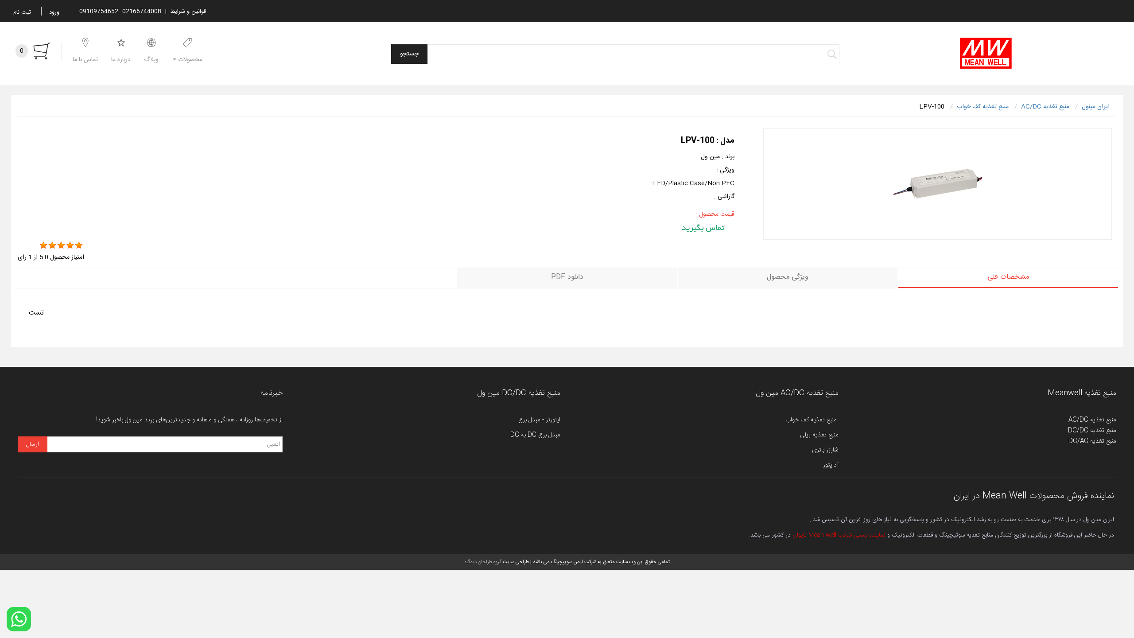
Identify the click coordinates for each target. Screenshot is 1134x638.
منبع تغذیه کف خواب (812, 420)
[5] (79, 245)
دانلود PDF (567, 277)
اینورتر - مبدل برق (539, 420)
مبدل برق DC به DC (535, 435)
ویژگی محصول (787, 277)
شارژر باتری (825, 450)
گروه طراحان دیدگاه (483, 562)
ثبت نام (22, 12)
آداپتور (831, 465)
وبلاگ (151, 59)
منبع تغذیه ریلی (819, 435)
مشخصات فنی (1008, 277)
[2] (52, 245)
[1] (43, 245)
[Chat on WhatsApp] (19, 619)
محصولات (189, 59)
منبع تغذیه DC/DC (1092, 430)
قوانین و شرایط (188, 11)
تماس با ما (85, 59)
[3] (61, 245)
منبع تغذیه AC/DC (1092, 420)
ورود (54, 12)
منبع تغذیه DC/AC (1092, 441)
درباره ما (121, 59)
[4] (70, 245)
